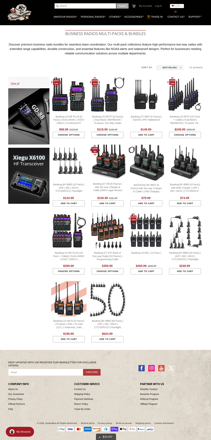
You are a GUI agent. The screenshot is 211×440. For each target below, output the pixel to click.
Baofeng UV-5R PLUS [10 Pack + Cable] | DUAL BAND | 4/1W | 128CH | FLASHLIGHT (68, 256)
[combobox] (85, 6)
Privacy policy (105, 423)
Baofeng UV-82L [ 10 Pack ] (146, 252)
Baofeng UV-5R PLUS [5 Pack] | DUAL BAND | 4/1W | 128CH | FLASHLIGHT (68, 119)
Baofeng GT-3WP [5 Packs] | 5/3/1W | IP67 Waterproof (146, 118)
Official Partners (16, 404)
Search (122, 5)
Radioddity (50, 423)
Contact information (164, 423)
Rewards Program (149, 394)
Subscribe (92, 372)
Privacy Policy (15, 399)
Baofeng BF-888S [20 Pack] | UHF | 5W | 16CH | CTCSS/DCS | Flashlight (185, 256)
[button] (134, 6)
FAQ (10, 409)
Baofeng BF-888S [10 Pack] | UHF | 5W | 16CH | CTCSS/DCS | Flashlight (68, 187)
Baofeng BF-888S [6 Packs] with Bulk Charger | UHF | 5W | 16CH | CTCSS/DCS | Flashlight (185, 188)
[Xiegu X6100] (28, 176)
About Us (13, 389)
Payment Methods (83, 399)
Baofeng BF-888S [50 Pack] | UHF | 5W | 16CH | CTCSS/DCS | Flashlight (107, 324)
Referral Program (149, 399)
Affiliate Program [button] (148, 404)
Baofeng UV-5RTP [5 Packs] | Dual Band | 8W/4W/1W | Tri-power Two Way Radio (107, 119)
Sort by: (147, 67)
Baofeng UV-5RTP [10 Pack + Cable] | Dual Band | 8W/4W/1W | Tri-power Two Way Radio (185, 120)
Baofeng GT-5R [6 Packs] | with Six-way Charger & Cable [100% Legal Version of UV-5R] (107, 187)
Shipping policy (143, 423)
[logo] (19, 12)
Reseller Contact (148, 389)
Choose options (69, 135)
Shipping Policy (82, 394)
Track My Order (82, 409)
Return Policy (81, 404)
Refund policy (88, 423)
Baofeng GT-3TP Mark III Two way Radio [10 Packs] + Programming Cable (107, 256)
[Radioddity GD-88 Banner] (28, 116)
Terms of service (124, 423)
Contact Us (80, 389)
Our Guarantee (16, 394)
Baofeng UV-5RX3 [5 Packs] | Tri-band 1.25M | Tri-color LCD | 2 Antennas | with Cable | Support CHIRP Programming (68, 324)
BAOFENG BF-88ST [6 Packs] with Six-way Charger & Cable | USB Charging (146, 188)
